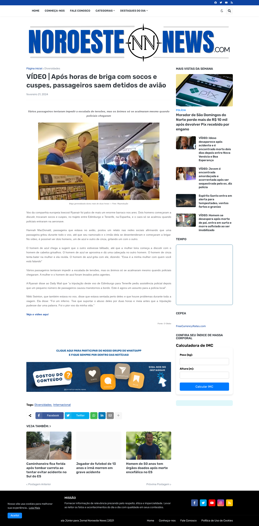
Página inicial (34, 68)
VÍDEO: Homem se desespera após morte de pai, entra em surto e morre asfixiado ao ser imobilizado (215, 223)
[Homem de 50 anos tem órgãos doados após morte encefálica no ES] (148, 446)
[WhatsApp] (93, 415)
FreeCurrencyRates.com (191, 326)
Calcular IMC (204, 386)
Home (150, 520)
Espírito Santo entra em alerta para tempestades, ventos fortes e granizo (215, 201)
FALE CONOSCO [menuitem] (80, 10)
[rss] (232, 2)
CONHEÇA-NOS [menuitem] (55, 10)
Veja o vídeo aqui (37, 314)
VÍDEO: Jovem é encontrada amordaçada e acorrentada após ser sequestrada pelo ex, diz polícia (215, 178)
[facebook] (215, 2)
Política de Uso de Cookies (217, 520)
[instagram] (220, 502)
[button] (222, 10)
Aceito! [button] (15, 515)
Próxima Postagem (157, 484)
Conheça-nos (167, 520)
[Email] (110, 415)
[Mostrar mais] (118, 415)
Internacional (62, 404)
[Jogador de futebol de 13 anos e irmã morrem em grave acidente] (98, 446)
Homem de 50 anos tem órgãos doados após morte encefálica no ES (147, 468)
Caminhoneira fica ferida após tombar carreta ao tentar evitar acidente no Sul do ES (46, 470)
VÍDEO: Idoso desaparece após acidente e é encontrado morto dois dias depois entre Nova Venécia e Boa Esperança (215, 149)
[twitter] (221, 2)
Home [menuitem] (35, 10)
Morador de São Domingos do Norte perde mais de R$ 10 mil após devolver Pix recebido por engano (202, 122)
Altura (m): (187, 368)
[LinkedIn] (102, 415)
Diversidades (52, 68)
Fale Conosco (188, 520)
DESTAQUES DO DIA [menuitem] (133, 10)
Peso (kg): (186, 354)
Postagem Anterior (39, 484)
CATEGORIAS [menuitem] (104, 10)
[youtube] (226, 2)
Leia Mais (34, 507)
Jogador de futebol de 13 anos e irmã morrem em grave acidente (96, 468)
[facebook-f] (194, 502)
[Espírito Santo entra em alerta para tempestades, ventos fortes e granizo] (186, 200)
